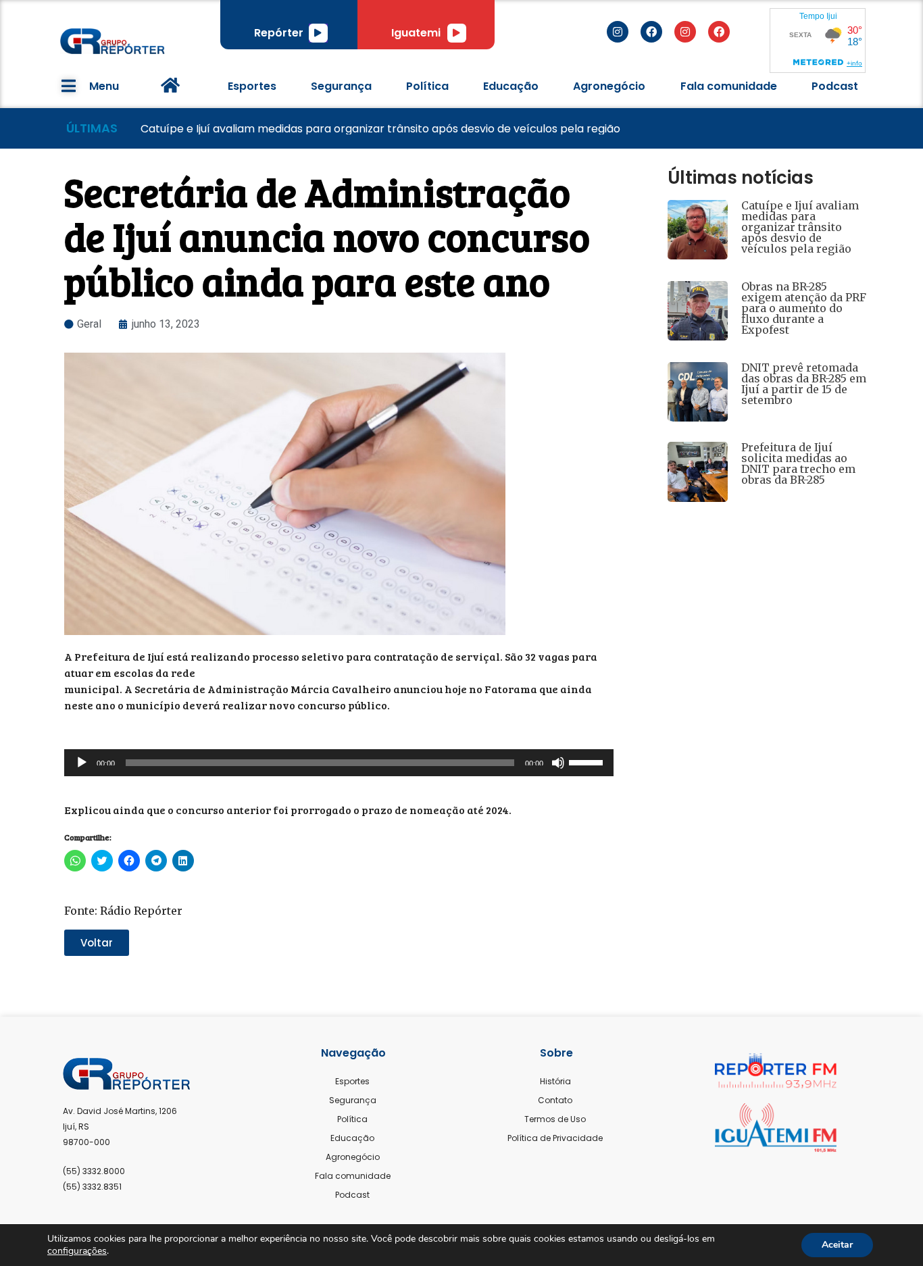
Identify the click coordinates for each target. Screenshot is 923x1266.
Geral (89, 324)
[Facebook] (651, 32)
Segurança (341, 86)
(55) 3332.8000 (94, 1171)
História (555, 1081)
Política (427, 86)
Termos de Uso (555, 1119)
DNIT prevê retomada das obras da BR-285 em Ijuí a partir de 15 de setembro (803, 384)
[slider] (588, 761)
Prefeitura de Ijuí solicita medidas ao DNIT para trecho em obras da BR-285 (798, 463)
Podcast (835, 86)
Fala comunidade (728, 86)
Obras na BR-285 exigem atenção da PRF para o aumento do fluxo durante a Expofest (803, 308)
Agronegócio (609, 86)
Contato (555, 1100)
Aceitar (837, 1244)
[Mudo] (558, 762)
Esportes (252, 86)
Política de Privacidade (555, 1138)
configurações (77, 1251)
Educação (511, 86)
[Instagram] (617, 32)
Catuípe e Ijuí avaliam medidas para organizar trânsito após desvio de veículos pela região (800, 227)
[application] (318, 33)
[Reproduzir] (318, 33)
